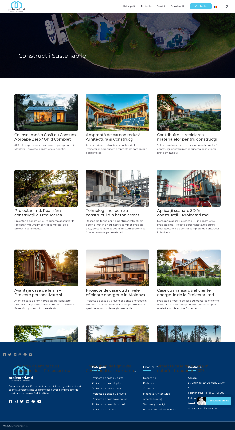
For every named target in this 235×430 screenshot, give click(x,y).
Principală (129, 6)
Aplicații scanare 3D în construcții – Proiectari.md (183, 212)
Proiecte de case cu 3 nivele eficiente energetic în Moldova (115, 292)
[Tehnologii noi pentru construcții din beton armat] (117, 188)
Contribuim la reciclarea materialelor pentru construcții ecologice (187, 139)
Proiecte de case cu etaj (106, 388)
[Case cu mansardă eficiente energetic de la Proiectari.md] (189, 268)
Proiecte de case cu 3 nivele (109, 393)
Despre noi (150, 377)
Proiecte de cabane (104, 409)
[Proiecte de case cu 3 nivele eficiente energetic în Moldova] (117, 268)
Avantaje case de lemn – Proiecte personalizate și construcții (38, 295)
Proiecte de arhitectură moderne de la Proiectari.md (42, 368)
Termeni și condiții (154, 404)
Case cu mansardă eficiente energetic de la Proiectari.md (185, 292)
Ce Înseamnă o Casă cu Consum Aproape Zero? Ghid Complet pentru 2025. (45, 139)
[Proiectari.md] (16, 10)
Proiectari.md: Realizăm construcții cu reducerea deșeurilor (38, 215)
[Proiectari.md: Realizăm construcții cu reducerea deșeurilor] (46, 188)
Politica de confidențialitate (159, 409)
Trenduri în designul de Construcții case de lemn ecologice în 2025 (110, 370)
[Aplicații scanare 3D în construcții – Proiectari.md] (189, 188)
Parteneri (148, 383)
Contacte (201, 6)
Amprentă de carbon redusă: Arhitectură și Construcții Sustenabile (113, 139)
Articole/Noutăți (152, 398)
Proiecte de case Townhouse (109, 398)
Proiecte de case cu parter (108, 377)
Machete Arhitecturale (157, 393)
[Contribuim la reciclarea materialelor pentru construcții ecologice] (189, 112)
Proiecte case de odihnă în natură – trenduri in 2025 (182, 368)
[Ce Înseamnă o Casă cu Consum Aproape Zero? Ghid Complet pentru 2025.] (46, 112)
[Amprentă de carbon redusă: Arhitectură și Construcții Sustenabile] (117, 112)
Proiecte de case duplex (106, 383)
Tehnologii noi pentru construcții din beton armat (112, 212)
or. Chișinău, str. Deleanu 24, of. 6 (206, 385)
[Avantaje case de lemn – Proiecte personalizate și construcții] (46, 268)
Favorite (224, 6)
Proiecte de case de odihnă (108, 404)
